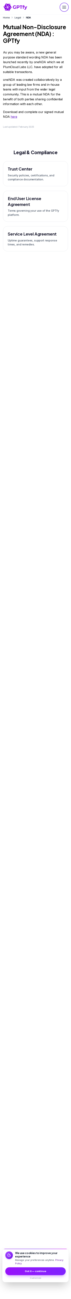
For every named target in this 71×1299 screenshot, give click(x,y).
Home (6, 17)
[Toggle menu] (64, 7)
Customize (35, 1278)
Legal (18, 17)
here (14, 117)
